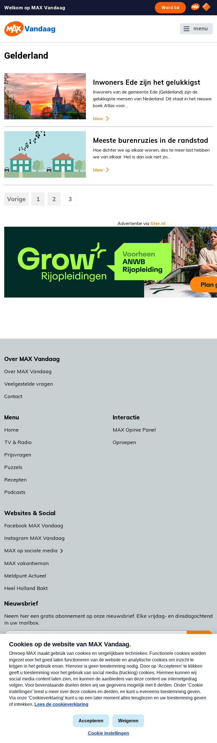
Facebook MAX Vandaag (33, 525)
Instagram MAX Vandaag (34, 538)
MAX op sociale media (31, 550)
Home (11, 429)
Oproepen (124, 442)
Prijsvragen (17, 454)
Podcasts (14, 492)
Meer (98, 118)
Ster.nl (157, 223)
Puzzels (13, 467)
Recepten (15, 479)
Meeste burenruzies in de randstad (150, 140)
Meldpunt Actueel (25, 575)
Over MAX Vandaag (28, 371)
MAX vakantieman (26, 563)
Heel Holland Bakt (26, 588)
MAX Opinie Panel (134, 429)
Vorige (16, 199)
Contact (13, 396)
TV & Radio (18, 442)
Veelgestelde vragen (28, 384)
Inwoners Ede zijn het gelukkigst (146, 82)
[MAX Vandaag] (29, 29)
